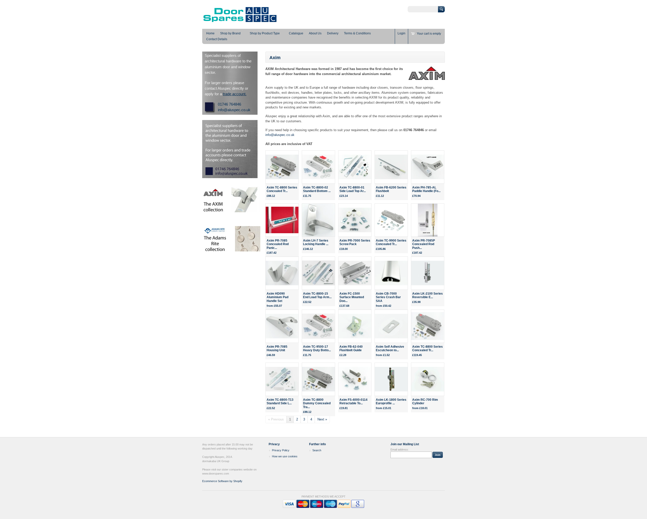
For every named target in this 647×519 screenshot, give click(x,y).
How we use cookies (284, 456)
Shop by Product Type (265, 33)
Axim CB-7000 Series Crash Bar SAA (388, 297)
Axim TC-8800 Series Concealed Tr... (282, 189)
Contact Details (216, 39)
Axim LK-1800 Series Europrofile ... (391, 401)
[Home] (240, 21)
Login (401, 33)
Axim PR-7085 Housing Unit (277, 348)
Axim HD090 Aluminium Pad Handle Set (277, 297)
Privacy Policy (280, 450)
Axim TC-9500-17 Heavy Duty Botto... (317, 348)
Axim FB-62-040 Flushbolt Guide (351, 348)
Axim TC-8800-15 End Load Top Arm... (317, 295)
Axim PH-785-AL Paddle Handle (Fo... (426, 189)
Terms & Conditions (357, 33)
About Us (315, 33)
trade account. (234, 94)
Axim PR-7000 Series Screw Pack (354, 242)
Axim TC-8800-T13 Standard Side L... (280, 401)
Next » (322, 419)
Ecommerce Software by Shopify (222, 481)
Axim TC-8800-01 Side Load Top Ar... (352, 189)
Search (316, 450)
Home (210, 33)
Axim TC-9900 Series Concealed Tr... (391, 242)
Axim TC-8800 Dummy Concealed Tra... (317, 403)
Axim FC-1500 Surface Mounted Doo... (351, 297)
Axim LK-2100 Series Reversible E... (427, 295)
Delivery (332, 33)
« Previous (276, 419)
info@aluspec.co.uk (279, 135)
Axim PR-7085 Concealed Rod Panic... (278, 244)
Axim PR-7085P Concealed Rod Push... (423, 244)
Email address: (399, 449)
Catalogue (296, 33)
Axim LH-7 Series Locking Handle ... (315, 242)
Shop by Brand (230, 33)
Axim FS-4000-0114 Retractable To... (353, 401)
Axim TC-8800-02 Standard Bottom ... (317, 189)
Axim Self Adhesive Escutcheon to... (390, 348)
